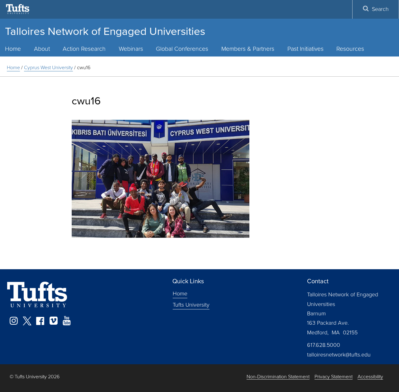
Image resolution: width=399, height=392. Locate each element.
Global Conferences (182, 48)
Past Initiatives (305, 48)
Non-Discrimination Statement (278, 377)
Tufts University (191, 305)
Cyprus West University (48, 67)
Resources (350, 48)
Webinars (131, 48)
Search (380, 9)
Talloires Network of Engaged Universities (105, 31)
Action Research (84, 48)
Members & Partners (247, 48)
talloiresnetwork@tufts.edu (339, 355)
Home (13, 67)
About (42, 48)
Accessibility (370, 377)
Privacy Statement (334, 377)
